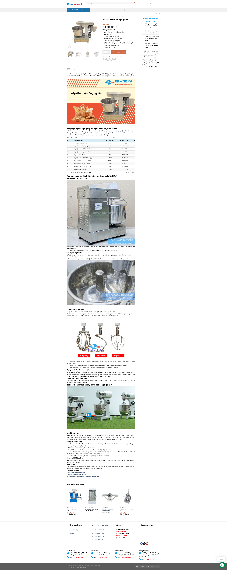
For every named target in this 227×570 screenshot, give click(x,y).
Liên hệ (72, 533)
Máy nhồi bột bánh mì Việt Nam (76, 474)
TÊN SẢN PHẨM (78, 140)
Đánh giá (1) (73, 69)
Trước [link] (129, 172)
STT (68, 140)
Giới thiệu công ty (75, 530)
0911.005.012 (79, 557)
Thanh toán (75, 565)
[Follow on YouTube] (147, 543)
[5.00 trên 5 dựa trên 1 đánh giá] (119, 24)
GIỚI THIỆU (112, 10)
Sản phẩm (111, 17)
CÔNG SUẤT (111, 140)
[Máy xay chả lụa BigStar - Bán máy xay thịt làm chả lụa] (75, 4)
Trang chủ (106, 10)
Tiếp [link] (133, 172)
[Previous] (69, 32)
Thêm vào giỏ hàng (119, 52)
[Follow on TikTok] (144, 543)
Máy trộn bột (128, 17)
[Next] (97, 32)
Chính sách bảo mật (98, 533)
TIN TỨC (118, 10)
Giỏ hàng (81, 565)
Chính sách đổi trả (97, 539)
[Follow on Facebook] (141, 543)
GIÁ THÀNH (125, 140)
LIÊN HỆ (123, 10)
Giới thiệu (97, 565)
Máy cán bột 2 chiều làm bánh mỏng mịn (108, 509)
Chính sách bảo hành (98, 536)
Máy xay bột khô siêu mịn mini (76, 472)
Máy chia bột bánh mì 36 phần (126, 509)
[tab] (68, 70)
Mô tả (68, 69)
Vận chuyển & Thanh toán (99, 530)
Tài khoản (69, 565)
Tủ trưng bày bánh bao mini (92, 509)
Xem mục (72, 137)
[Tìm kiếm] (135, 3)
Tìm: (114, 137)
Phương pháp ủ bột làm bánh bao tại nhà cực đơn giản (83, 476)
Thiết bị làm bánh (119, 17)
